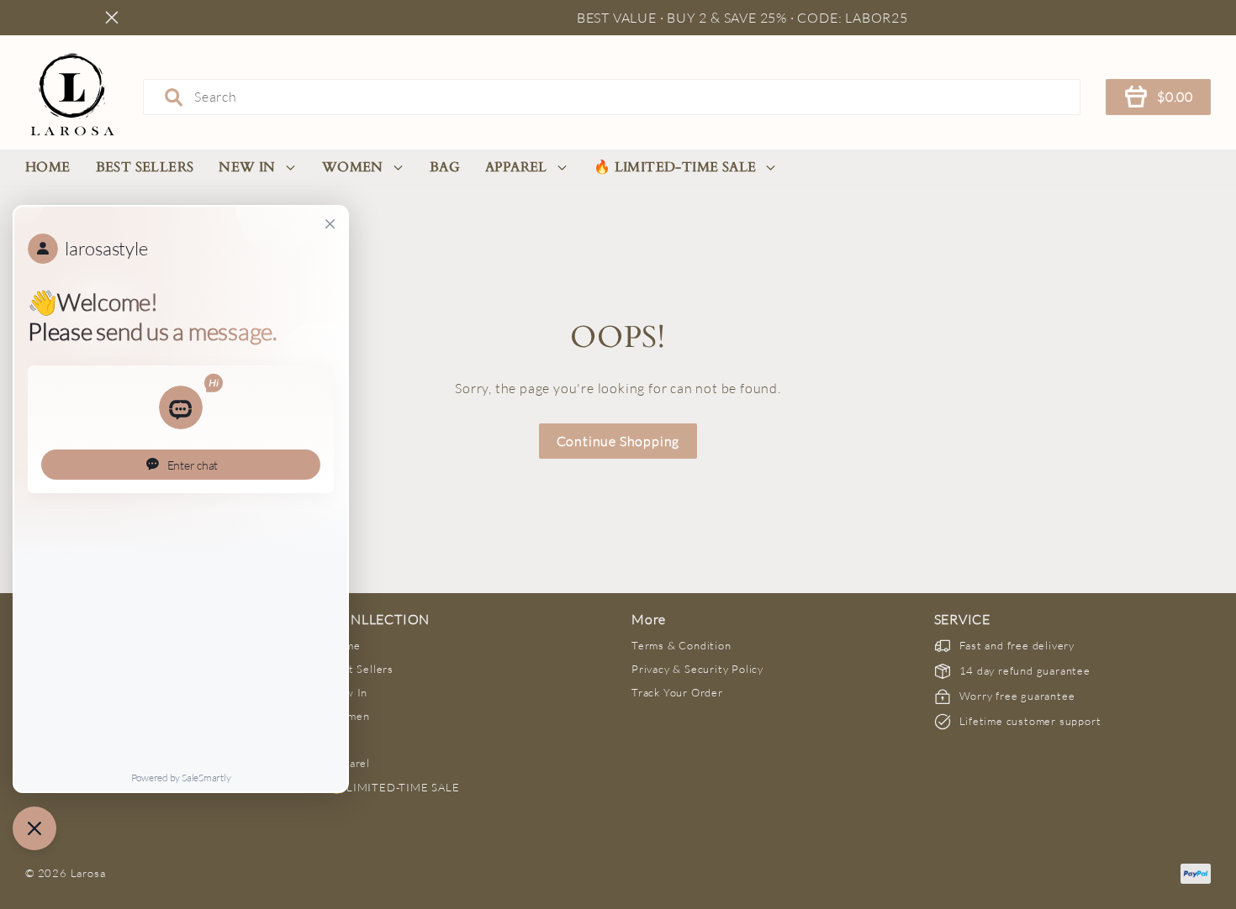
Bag (445, 167)
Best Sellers (145, 167)
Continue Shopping (618, 441)
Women (352, 167)
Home (48, 167)
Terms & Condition (681, 645)
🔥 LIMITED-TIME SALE (675, 167)
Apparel (516, 167)
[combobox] (611, 96)
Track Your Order (677, 692)
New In (247, 167)
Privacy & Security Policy (697, 668)
